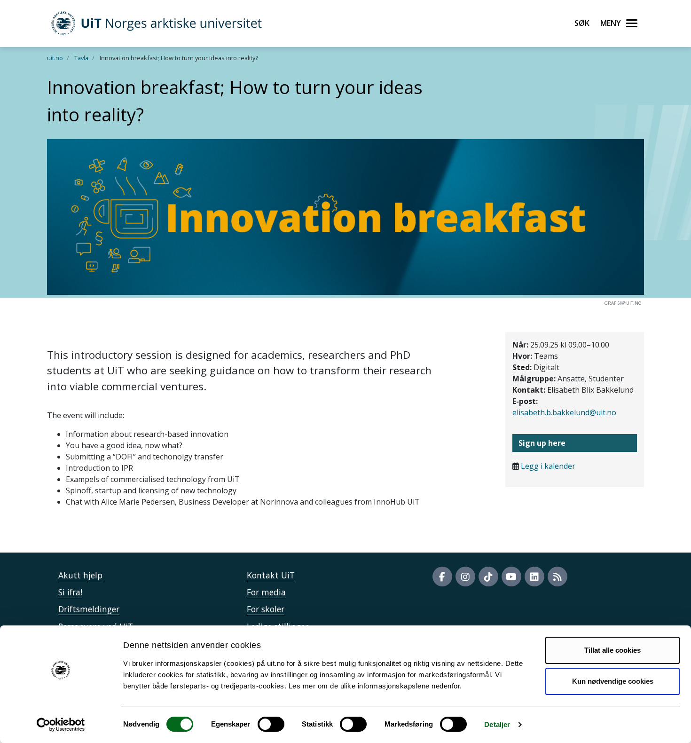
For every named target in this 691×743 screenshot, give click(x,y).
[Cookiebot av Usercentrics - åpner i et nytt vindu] (61, 725)
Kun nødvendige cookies (612, 681)
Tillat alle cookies (612, 650)
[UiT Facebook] (442, 576)
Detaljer (497, 724)
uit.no (55, 58)
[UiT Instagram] (465, 576)
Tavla (81, 58)
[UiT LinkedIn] (534, 576)
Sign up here (541, 443)
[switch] (271, 724)
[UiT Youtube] (511, 576)
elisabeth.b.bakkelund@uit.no (564, 412)
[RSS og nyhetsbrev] (557, 576)
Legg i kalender (548, 466)
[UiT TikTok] (488, 576)
